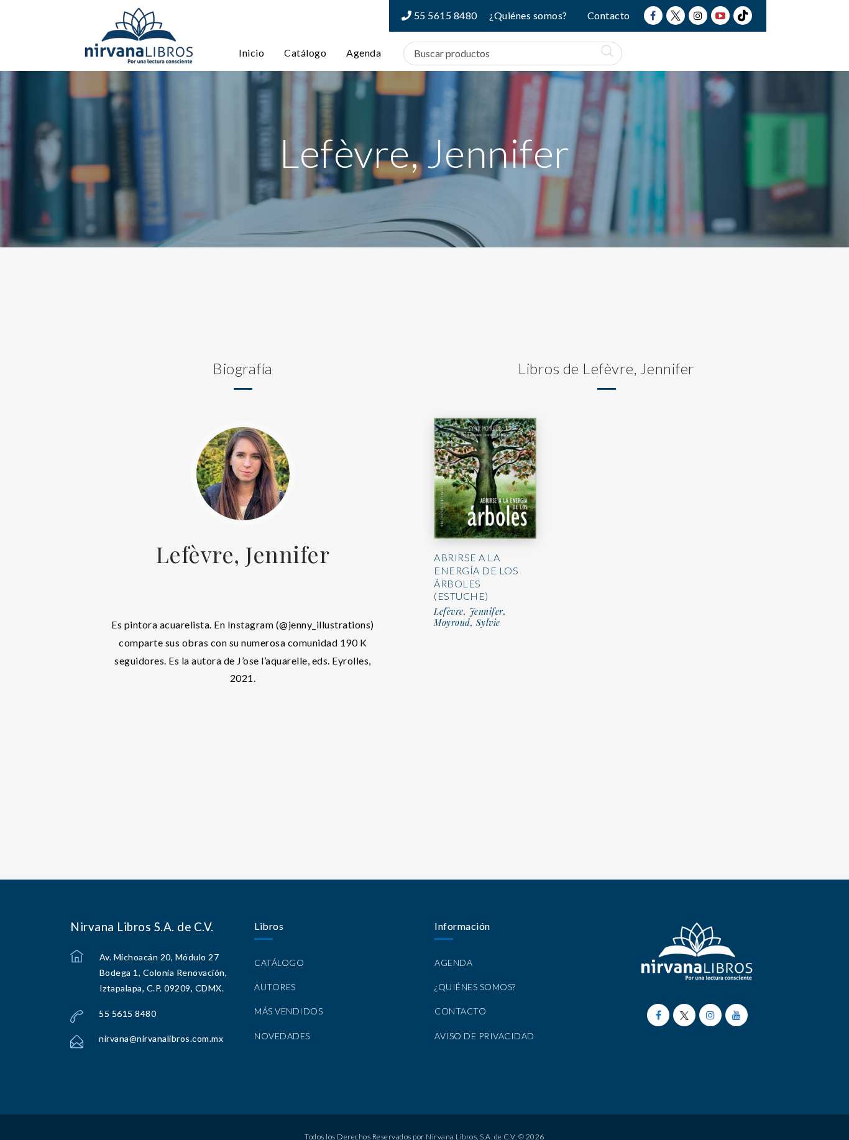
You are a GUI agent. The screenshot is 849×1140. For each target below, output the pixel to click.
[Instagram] (698, 15)
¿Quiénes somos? (528, 15)
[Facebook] (653, 15)
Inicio (251, 52)
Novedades (282, 1036)
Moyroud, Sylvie (467, 622)
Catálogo (305, 52)
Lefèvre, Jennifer (243, 554)
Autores (275, 986)
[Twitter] (675, 15)
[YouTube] (720, 15)
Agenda (363, 52)
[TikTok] (742, 15)
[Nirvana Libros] (139, 35)
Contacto (608, 15)
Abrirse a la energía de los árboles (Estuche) (476, 576)
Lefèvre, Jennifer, (470, 611)
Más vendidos (288, 1011)
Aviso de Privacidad (484, 1036)
